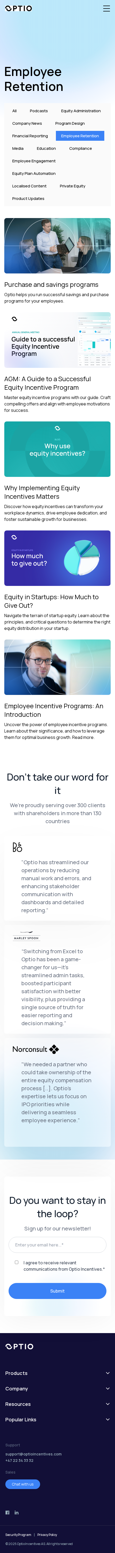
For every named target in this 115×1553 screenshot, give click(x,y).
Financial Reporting (30, 136)
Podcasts (39, 111)
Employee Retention (80, 136)
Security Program (18, 1534)
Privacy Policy (47, 1534)
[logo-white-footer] (57, 1346)
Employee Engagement (34, 161)
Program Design (70, 123)
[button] (106, 8)
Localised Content (29, 186)
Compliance (80, 148)
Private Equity (72, 186)
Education (46, 148)
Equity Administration (81, 111)
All (14, 111)
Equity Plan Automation (34, 173)
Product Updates (28, 198)
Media (18, 148)
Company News (27, 123)
